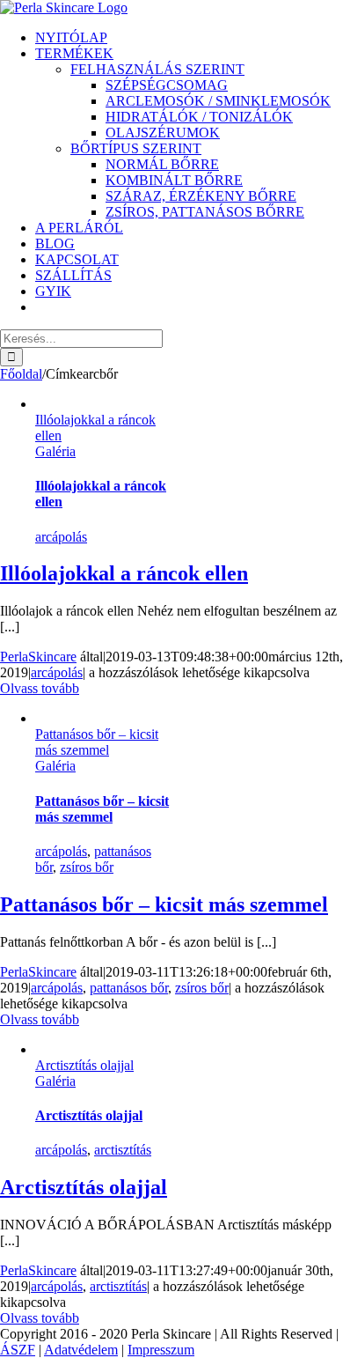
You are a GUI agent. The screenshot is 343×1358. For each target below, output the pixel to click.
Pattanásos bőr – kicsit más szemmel (96, 742)
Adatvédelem (81, 1349)
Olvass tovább (39, 688)
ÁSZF (17, 1349)
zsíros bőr (86, 867)
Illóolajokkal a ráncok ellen (124, 573)
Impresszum (161, 1349)
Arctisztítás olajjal (84, 1065)
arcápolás (61, 536)
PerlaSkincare (38, 656)
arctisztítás (122, 1149)
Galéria (55, 451)
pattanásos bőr (129, 987)
